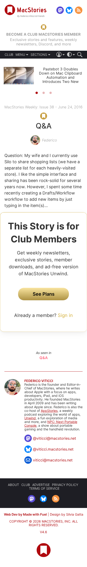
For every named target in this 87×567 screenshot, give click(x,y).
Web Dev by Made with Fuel (25, 514)
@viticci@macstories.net (54, 438)
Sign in (65, 315)
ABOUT (13, 485)
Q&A (43, 357)
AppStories (49, 411)
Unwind (30, 418)
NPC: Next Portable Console (50, 423)
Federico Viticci (38, 381)
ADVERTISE (41, 485)
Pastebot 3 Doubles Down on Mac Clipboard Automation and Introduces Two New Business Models (60, 77)
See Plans (44, 294)
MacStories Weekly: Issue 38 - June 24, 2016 (43, 107)
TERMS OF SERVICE (44, 488)
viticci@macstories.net (53, 460)
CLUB (9, 54)
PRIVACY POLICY (65, 485)
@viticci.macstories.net (53, 449)
